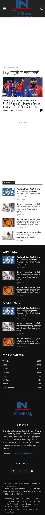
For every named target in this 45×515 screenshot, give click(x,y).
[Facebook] (13, 471)
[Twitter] (25, 471)
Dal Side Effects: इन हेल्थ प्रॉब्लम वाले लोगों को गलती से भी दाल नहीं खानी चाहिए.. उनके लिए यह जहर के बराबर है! (28, 221)
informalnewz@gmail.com (22, 453)
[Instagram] (19, 471)
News (5, 96)
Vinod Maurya (7, 110)
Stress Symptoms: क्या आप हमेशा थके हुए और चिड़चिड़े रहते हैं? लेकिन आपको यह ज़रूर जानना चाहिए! (28, 234)
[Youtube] (31, 471)
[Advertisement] (22, 41)
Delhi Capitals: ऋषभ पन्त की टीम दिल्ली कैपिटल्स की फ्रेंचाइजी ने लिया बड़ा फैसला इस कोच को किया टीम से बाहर (21, 103)
